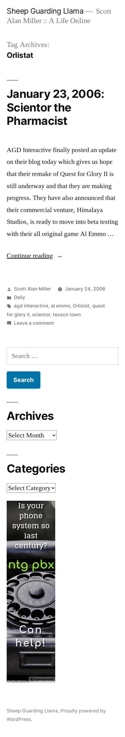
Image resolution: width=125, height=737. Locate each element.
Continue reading (35, 255)
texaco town (67, 314)
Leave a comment (34, 323)
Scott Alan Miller (32, 289)
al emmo (60, 306)
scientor (41, 314)
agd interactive (31, 306)
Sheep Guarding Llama (45, 10)
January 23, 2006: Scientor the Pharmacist (55, 107)
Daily (19, 297)
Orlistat (81, 306)
